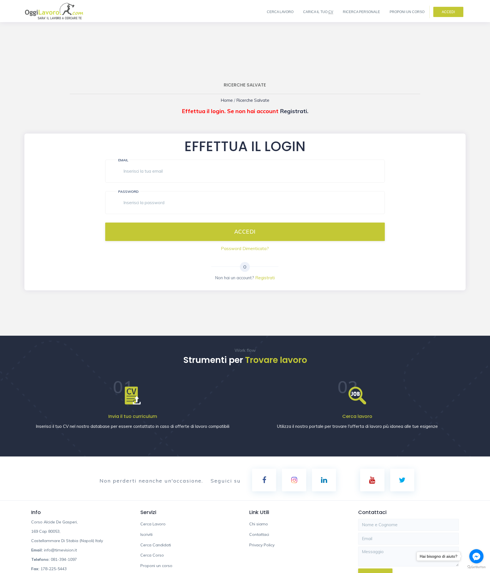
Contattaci (259, 534)
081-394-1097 (64, 559)
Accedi (448, 12)
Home (230, 100)
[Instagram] (294, 480)
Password (128, 191)
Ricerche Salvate (251, 100)
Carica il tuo (318, 12)
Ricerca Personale (361, 12)
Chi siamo (258, 524)
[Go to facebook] (476, 556)
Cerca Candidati (155, 544)
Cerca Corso (152, 555)
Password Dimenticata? (245, 248)
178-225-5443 (54, 568)
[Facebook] (264, 480)
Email (123, 160)
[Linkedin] (324, 480)
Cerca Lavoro (280, 12)
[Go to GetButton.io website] (476, 567)
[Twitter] (402, 480)
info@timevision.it (60, 550)
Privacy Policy (261, 544)
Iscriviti (146, 534)
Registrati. (294, 111)
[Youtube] (372, 480)
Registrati (265, 277)
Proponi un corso (407, 12)
